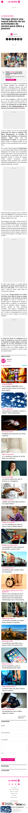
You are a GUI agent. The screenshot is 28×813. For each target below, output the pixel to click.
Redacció (15, 34)
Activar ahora (10, 79)
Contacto (14, 795)
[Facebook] (7, 39)
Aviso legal (14, 787)
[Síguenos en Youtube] (18, 784)
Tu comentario (4, 739)
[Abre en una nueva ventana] (8, 803)
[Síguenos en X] (12, 784)
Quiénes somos (14, 793)
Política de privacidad (14, 789)
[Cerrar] (26, 807)
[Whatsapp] (15, 39)
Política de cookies (14, 791)
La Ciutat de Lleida (7, 16)
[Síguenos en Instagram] (15, 784)
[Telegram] (18, 39)
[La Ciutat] (14, 2)
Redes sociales (14, 797)
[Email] (21, 39)
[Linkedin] (12, 39)
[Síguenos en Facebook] (9, 784)
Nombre (3, 725)
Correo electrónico (5, 732)
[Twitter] (10, 39)
